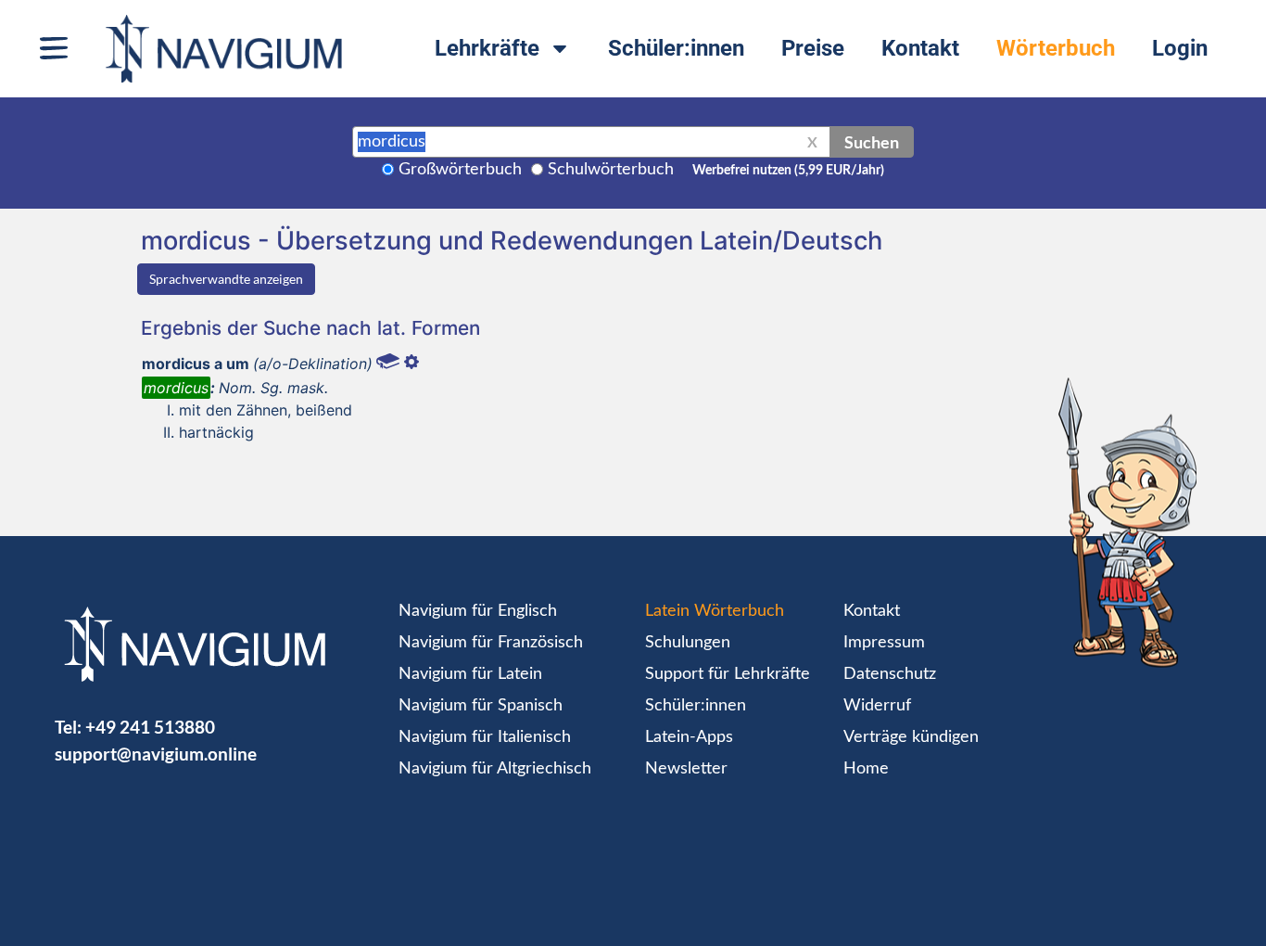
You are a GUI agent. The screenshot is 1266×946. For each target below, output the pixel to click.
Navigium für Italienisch (485, 737)
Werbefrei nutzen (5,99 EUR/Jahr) (788, 170)
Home (866, 769)
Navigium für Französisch (491, 642)
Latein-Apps (689, 737)
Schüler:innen (676, 48)
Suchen (871, 142)
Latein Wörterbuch (714, 611)
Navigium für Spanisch (481, 705)
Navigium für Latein (470, 674)
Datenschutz (889, 674)
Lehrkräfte (487, 48)
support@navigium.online (156, 753)
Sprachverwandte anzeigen (226, 279)
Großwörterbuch (460, 169)
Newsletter (686, 769)
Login (1180, 48)
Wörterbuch (1055, 48)
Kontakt (920, 48)
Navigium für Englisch (478, 611)
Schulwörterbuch (611, 169)
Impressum (884, 642)
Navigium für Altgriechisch (495, 769)
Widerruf (877, 705)
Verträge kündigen (911, 737)
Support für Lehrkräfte (727, 674)
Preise (812, 48)
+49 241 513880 (150, 726)
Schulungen (687, 642)
